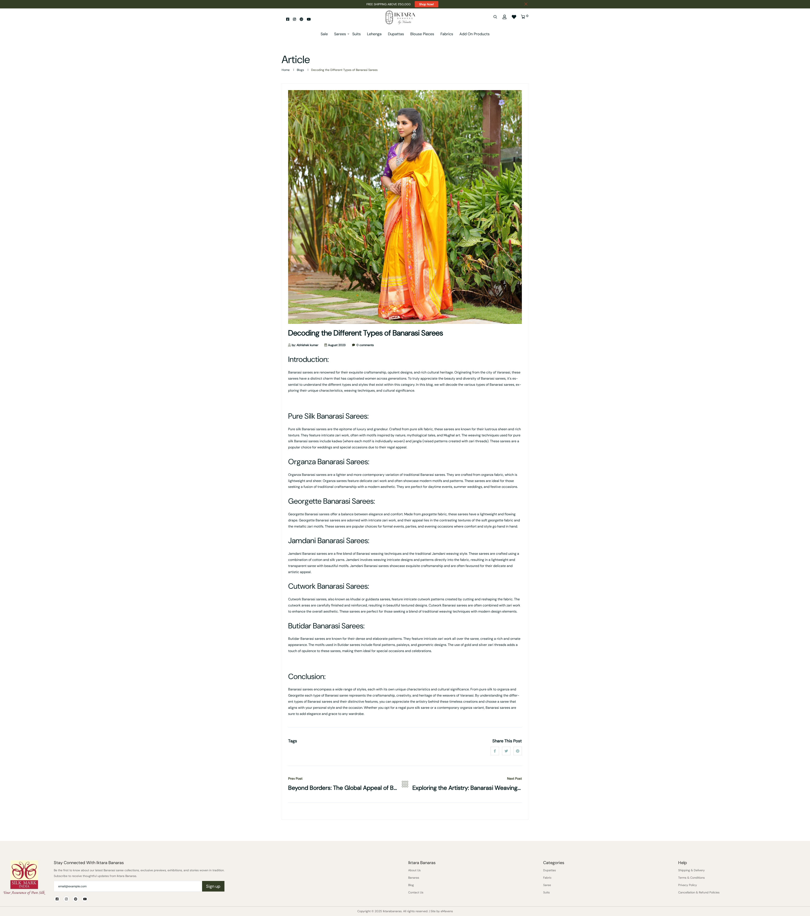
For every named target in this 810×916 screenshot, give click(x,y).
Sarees (340, 34)
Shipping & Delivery (691, 870)
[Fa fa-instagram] (294, 19)
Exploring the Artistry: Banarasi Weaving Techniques (481, 788)
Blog (411, 885)
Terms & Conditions (691, 877)
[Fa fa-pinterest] (301, 19)
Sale (324, 34)
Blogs (300, 70)
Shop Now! (426, 4)
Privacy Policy (687, 885)
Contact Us (415, 892)
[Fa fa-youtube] (308, 19)
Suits (356, 34)
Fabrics (446, 34)
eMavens (447, 911)
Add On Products (474, 34)
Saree (547, 885)
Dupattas (396, 34)
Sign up (213, 886)
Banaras (413, 877)
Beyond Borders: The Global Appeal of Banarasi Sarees (360, 788)
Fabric (547, 877)
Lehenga (374, 34)
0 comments (365, 345)
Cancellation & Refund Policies (699, 892)
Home (286, 70)
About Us (414, 870)
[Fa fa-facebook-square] (288, 19)
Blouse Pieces (422, 34)
